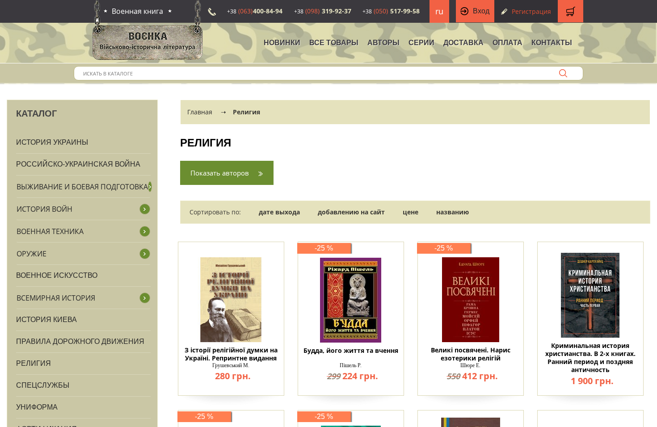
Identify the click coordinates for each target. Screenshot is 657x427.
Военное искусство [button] (56, 275)
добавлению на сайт (351, 212)
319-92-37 (322, 11)
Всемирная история (56, 298)
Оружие (31, 254)
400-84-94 (254, 11)
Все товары (333, 42)
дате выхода (279, 212)
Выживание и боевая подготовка (82, 187)
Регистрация (531, 11)
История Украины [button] (52, 142)
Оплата (507, 42)
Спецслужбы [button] (42, 385)
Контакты (551, 42)
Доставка (463, 42)
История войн (44, 209)
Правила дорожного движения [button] (80, 341)
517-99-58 (391, 11)
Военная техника (50, 231)
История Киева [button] (46, 319)
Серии (421, 42)
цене (410, 212)
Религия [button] (33, 363)
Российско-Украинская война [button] (78, 164)
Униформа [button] (37, 407)
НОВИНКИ (282, 42)
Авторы (383, 42)
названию (452, 212)
